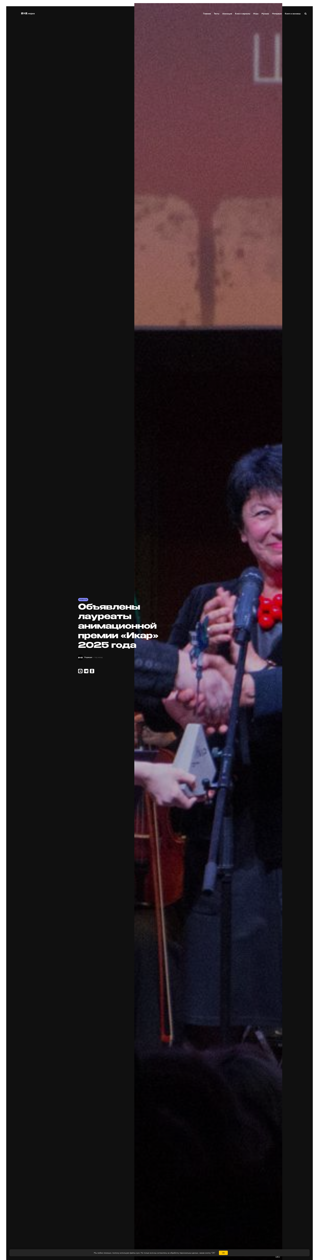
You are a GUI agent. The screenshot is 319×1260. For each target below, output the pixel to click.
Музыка (265, 13)
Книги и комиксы (293, 13)
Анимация (227, 13)
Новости (83, 600)
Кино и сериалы (242, 13)
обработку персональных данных (184, 1253)
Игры (255, 13)
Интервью (277, 13)
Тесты (216, 13)
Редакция (88, 657)
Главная (207, 13)
